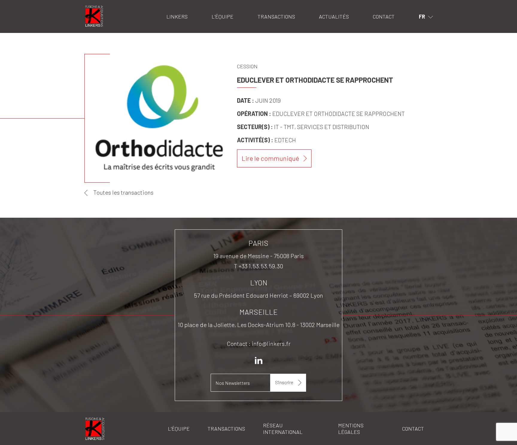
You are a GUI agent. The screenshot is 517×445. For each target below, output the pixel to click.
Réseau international (282, 428)
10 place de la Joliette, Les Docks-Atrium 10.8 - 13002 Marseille (259, 324)
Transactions (276, 16)
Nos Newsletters (232, 383)
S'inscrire (284, 382)
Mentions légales (351, 428)
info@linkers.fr (271, 343)
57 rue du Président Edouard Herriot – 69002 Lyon (258, 295)
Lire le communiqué (270, 158)
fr (422, 16)
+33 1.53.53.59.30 (260, 266)
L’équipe (222, 16)
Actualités (334, 16)
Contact (384, 16)
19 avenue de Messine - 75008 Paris (258, 255)
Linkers (92, 7)
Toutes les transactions (123, 192)
